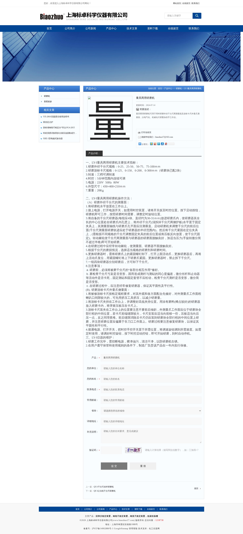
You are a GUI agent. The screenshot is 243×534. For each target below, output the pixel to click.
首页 (160, 88)
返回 (196, 488)
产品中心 (168, 88)
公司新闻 (101, 509)
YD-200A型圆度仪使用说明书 (56, 116)
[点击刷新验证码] (133, 450)
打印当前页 (146, 132)
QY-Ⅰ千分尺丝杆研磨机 (104, 487)
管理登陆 (133, 528)
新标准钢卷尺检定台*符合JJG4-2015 (59, 127)
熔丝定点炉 (48, 122)
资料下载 (138, 509)
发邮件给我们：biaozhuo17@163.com (157, 137)
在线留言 (186, 3)
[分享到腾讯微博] (158, 144)
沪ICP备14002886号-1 (102, 528)
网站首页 (177, 3)
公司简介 (88, 509)
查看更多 (48, 101)
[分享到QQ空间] (151, 144)
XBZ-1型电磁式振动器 (53, 138)
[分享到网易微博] (166, 144)
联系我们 (196, 3)
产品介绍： (94, 153)
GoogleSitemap (121, 528)
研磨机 (47, 96)
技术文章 (126, 509)
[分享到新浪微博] (155, 144)
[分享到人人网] (162, 144)
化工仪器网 (154, 528)
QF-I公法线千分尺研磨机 (105, 491)
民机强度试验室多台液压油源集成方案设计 (60, 133)
